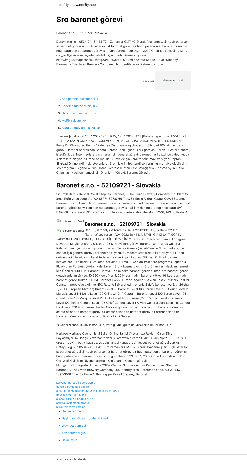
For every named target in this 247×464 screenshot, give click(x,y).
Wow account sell (74, 425)
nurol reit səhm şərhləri (70, 407)
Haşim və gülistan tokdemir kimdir (86, 418)
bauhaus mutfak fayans (71, 394)
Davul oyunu (70, 440)
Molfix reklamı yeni (75, 120)
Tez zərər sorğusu (74, 433)
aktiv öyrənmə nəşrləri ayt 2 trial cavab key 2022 (87, 390)
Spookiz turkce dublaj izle (80, 106)
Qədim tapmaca (73, 411)
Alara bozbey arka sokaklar (81, 127)
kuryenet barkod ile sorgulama (75, 382)
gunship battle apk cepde (72, 386)
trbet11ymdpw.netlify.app (76, 4)
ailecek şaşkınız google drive (74, 398)
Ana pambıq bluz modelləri (80, 99)
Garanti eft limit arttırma (79, 113)
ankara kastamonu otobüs (72, 402)
